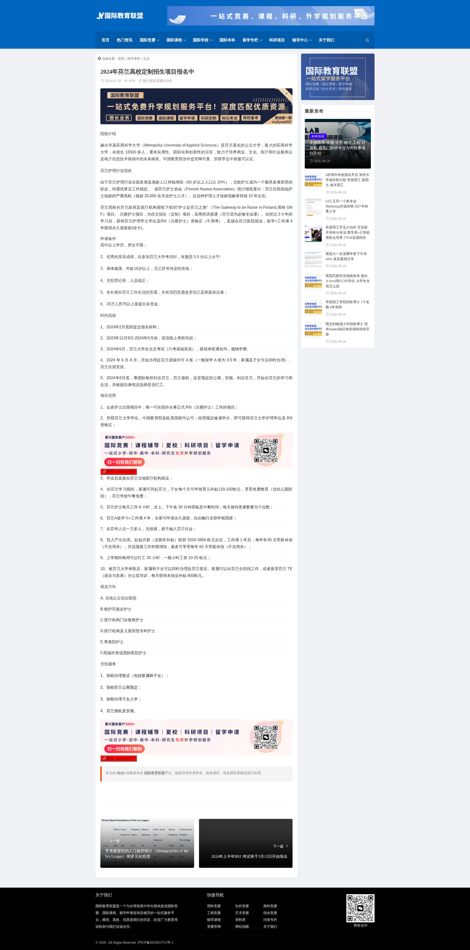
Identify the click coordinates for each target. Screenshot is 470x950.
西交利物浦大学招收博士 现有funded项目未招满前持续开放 (347, 329)
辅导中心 (300, 40)
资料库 (240, 920)
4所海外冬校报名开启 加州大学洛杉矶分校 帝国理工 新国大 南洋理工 (347, 180)
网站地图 (242, 926)
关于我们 (326, 40)
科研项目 (277, 40)
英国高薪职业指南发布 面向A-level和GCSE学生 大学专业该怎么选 (348, 281)
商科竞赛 (270, 906)
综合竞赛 (270, 913)
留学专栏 (250, 40)
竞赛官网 (214, 926)
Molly (121, 773)
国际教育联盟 (154, 773)
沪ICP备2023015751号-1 (155, 942)
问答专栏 (270, 920)
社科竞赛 (242, 906)
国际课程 (174, 40)
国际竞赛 (147, 40)
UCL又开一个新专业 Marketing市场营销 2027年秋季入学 (347, 206)
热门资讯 (124, 40)
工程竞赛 (214, 913)
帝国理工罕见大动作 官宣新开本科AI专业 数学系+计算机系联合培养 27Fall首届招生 (348, 233)
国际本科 (227, 40)
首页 (105, 40)
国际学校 (201, 40)
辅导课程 (214, 920)
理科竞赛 (214, 906)
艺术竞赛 (242, 913)
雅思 (189, 257)
